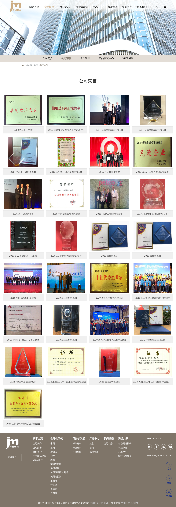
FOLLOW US (154, 438)
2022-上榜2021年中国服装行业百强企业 (66, 382)
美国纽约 (54, 468)
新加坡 (53, 452)
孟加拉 (53, 493)
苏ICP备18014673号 (100, 503)
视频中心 (122, 447)
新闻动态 (112, 7)
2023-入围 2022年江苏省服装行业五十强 (153, 382)
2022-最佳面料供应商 (109, 382)
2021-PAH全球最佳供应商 (152, 340)
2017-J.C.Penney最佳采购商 (23, 256)
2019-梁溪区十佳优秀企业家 (109, 298)
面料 (92, 447)
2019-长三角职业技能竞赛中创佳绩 (152, 298)
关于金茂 (49, 7)
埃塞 (52, 460)
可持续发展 (82, 7)
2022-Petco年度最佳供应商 (23, 382)
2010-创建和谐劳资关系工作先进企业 (66, 130)
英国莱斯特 (55, 464)
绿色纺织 (77, 447)
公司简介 (48, 58)
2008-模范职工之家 (23, 130)
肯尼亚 (53, 485)
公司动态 (108, 443)
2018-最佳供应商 (152, 256)
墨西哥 (53, 480)
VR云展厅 (128, 58)
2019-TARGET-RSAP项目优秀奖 (23, 340)
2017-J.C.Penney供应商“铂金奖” (152, 214)
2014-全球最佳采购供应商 (23, 172)
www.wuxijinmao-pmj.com (159, 455)
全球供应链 (65, 7)
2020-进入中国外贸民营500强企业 (109, 340)
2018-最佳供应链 (109, 256)
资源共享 (127, 7)
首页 (36, 65)
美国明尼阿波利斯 (59, 472)
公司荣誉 (66, 58)
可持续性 (77, 452)
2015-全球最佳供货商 (109, 172)
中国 (52, 443)
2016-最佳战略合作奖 (23, 214)
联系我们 (142, 7)
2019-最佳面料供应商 (66, 298)
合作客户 (85, 58)
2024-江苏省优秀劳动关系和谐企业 (23, 424)
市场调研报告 (124, 443)
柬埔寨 (53, 489)
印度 (52, 456)
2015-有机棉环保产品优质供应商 (66, 172)
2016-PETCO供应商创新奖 (109, 214)
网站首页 (34, 7)
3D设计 (122, 452)
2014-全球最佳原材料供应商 (109, 130)
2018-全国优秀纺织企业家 (23, 298)
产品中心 (98, 7)
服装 (92, 443)
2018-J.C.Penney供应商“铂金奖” (66, 256)
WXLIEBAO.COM (129, 503)
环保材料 (77, 443)
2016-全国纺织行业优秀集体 (66, 214)
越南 (52, 447)
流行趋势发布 (124, 456)
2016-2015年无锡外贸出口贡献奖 (152, 172)
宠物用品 (94, 452)
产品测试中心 (106, 58)
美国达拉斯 (55, 476)
